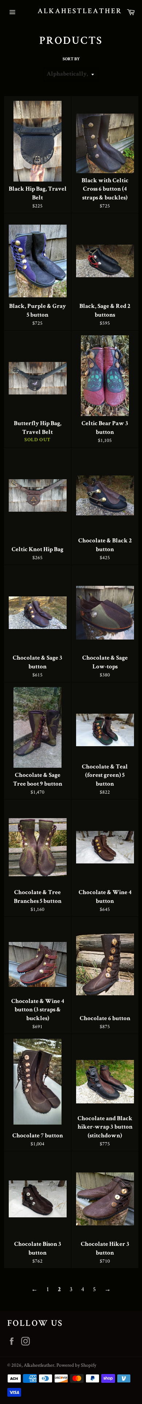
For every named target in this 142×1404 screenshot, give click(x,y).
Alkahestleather (71, 11)
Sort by (71, 59)
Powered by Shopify (76, 1365)
